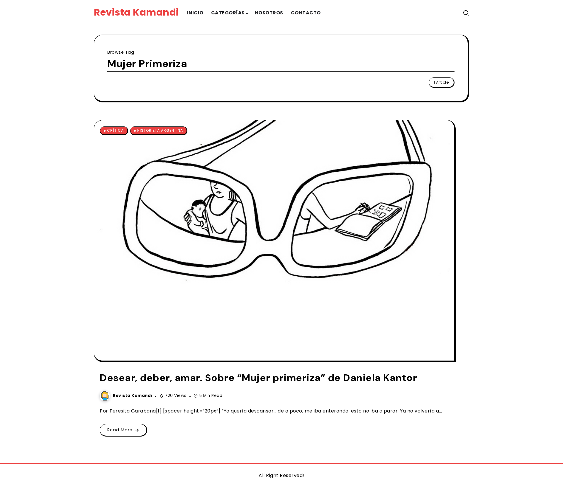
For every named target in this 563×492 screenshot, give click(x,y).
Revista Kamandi (136, 12)
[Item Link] (274, 240)
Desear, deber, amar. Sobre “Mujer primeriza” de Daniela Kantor (258, 377)
